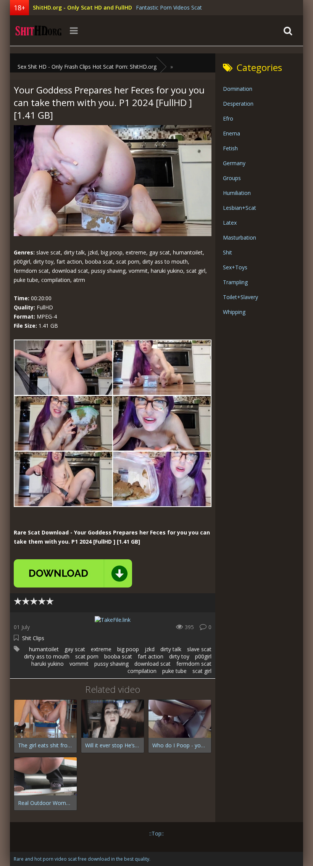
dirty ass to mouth (46, 656)
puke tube (174, 670)
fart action (150, 656)
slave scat (199, 649)
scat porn (86, 656)
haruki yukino (47, 663)
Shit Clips (33, 638)
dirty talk (170, 649)
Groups (232, 178)
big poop (128, 649)
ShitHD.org (38, 30)
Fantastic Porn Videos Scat (169, 7)
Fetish (230, 148)
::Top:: (156, 833)
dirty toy (179, 656)
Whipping (234, 311)
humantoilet (44, 649)
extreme (101, 649)
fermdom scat (193, 663)
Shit (227, 252)
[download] (73, 573)
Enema (231, 133)
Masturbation (239, 237)
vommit (79, 663)
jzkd (150, 649)
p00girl (203, 656)
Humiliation (237, 192)
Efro (228, 118)
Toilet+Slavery (240, 297)
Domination (237, 88)
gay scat (75, 649)
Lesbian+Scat (239, 207)
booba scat (118, 656)
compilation (141, 670)
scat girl (201, 670)
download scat (152, 663)
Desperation (238, 103)
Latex (230, 222)
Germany (234, 163)
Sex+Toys (235, 267)
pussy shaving (111, 663)
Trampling (235, 282)
